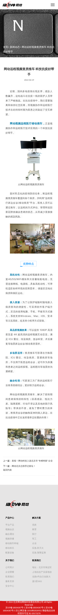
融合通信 (9, 534)
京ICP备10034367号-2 (35, 608)
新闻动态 (15, 47)
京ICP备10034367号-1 (15, 608)
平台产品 (9, 525)
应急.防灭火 (38, 548)
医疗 (34, 534)
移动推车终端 (11, 543)
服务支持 (9, 581)
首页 (5, 47)
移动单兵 (9, 548)
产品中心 (9, 518)
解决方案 (36, 518)
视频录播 (9, 539)
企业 (34, 543)
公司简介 (9, 567)
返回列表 (7, 470)
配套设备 (9, 553)
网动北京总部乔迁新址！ (24, 466)
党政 (34, 525)
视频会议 (9, 529)
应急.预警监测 (39, 553)
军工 (34, 539)
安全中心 (9, 586)
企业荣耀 (9, 572)
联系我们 (9, 577)
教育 (34, 529)
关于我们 (9, 560)
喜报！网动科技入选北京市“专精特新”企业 (32, 461)
